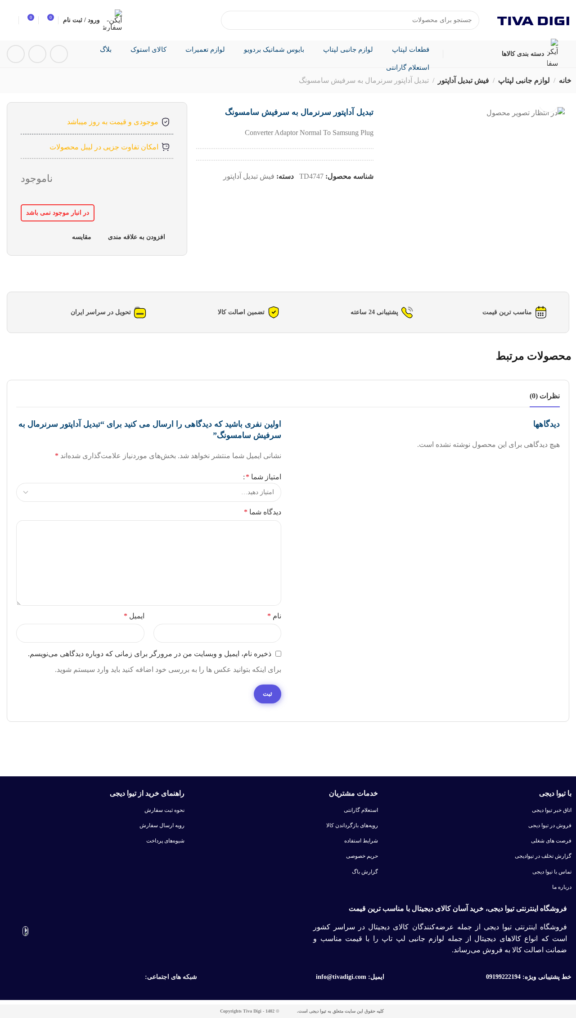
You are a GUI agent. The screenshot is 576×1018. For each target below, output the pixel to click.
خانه (565, 80)
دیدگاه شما (262, 512)
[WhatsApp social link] (16, 54)
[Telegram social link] (37, 54)
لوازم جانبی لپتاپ (524, 80)
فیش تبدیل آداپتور (463, 80)
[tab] (545, 396)
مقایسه (81, 236)
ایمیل (134, 616)
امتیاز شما (263, 477)
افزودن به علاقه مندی (136, 236)
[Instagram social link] (59, 54)
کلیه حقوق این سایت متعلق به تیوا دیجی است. (340, 1011)
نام (274, 616)
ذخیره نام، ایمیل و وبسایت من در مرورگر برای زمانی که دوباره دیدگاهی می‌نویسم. (149, 654)
